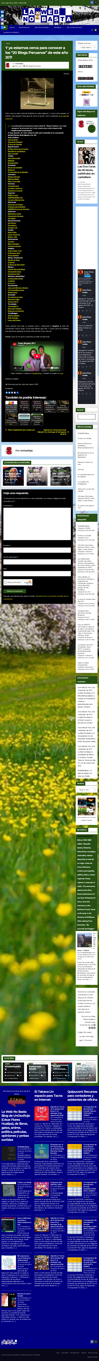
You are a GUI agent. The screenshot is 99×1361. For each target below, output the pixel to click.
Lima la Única (13, 140)
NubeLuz (11, 170)
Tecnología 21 (13, 306)
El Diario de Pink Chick (16, 265)
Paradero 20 (12, 228)
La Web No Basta (13, 1112)
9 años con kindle (84, 536)
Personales (24, 27)
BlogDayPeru (37, 373)
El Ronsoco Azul (14, 253)
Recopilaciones (42, 27)
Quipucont (75, 1092)
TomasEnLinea (13, 186)
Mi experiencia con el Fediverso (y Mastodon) (86, 455)
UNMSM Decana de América (18, 209)
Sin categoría (62, 471)
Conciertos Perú (14, 274)
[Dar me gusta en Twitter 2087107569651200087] (87, 311)
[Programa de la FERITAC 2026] (41, 1189)
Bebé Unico (12, 232)
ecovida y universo (15, 188)
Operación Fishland (15, 142)
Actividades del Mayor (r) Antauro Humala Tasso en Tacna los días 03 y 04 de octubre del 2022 (86, 760)
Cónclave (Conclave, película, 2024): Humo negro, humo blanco (86, 498)
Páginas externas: (84, 43)
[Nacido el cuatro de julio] (8, 1300)
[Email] (2, 23)
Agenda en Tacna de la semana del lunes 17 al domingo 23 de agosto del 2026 (57, 1111)
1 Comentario (81, 182)
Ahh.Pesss (12, 223)
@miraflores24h (14, 158)
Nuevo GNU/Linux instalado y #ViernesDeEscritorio (86, 446)
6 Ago (84, 347)
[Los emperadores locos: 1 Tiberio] (84, 940)
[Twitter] (2, 16)
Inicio (12, 27)
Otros (8, 43)
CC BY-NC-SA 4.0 (86, 1025)
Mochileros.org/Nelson (16, 151)
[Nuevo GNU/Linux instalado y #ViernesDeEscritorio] (8, 1225)
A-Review (88, 655)
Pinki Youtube (13, 318)
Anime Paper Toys (15, 251)
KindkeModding (83, 526)
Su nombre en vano (15, 297)
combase (11, 281)
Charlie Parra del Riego (16, 269)
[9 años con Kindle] (8, 1189)
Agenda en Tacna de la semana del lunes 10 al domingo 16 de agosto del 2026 (57, 1222)
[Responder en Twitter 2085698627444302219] (79, 335)
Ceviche (11, 242)
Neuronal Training (14, 309)
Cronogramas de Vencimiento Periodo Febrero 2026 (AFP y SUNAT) (90, 1111)
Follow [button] (91, 128)
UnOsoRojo (19, 63)
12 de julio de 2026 (86, 1072)
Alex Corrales (13, 154)
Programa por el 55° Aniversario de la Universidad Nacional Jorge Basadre (57, 1149)
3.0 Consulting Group (16, 290)
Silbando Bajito (13, 179)
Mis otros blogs (74, 27)
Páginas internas (11, 32)
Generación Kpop (14, 272)
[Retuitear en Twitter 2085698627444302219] (83, 335)
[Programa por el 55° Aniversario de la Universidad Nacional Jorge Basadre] (41, 1151)
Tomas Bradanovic (85, 836)
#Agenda (85, 355)
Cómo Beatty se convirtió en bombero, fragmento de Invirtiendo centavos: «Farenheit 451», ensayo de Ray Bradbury (86, 583)
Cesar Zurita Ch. (14, 235)
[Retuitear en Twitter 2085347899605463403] (83, 367)
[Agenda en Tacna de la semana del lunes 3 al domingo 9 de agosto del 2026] (41, 1262)
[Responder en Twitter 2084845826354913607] (79, 394)
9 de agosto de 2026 (14, 1072)
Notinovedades (13, 316)
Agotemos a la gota (15, 191)
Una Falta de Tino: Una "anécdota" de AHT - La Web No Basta (86, 690)
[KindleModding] (8, 1153)
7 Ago (84, 322)
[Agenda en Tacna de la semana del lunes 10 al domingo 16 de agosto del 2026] (41, 1224)
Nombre (7, 545)
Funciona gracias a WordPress (10, 1355)
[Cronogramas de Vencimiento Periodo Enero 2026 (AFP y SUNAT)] (74, 1151)
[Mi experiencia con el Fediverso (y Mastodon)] (8, 1262)
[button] (92, 30)
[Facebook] (2, 12)
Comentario (8, 506)
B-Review (88, 637)
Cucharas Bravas (14, 246)
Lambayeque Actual (15, 279)
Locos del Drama (14, 320)
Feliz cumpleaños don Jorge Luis (21, 430)
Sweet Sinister (13, 255)
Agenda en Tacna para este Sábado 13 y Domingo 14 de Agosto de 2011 (51, 432)
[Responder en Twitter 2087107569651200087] (79, 311)
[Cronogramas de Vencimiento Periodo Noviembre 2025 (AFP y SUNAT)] (74, 1227)
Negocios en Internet (16, 311)
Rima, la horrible (14, 181)
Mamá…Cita (12, 237)
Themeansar (36, 1355)
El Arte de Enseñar (15, 144)
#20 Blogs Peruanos (33, 66)
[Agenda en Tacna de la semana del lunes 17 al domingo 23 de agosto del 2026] (41, 1113)
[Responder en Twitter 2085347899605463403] (79, 367)
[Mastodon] (2, 20)
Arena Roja (88, 667)
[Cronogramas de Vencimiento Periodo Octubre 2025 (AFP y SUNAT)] (74, 1264)
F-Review (88, 551)
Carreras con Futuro (15, 205)
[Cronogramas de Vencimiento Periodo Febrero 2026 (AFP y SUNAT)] (74, 1113)
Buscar (80, 410)
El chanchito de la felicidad (18, 172)
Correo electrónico (11, 557)
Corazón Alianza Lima (16, 200)
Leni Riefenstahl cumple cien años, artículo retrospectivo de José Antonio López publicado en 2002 (86, 563)
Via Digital (11, 218)
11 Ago (84, 295)
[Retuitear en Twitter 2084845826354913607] (83, 394)
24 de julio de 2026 (62, 1072)
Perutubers (12, 225)
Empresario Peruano (15, 216)
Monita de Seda (13, 260)
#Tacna (81, 357)
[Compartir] (2, 27)
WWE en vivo (13, 195)
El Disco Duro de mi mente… (18, 149)
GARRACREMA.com (15, 198)
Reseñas (58, 27)
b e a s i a (11, 283)
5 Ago (84, 378)
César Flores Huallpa (86, 291)
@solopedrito (13, 163)
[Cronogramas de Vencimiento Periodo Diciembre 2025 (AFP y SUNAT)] (74, 1189)
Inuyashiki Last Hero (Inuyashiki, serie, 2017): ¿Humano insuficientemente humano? (85, 649)
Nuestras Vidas (13, 299)
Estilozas (11, 262)
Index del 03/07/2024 (35, 474)
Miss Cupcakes (13, 244)
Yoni (86, 538)
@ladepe (11, 161)
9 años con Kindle (84, 438)
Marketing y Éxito (14, 214)
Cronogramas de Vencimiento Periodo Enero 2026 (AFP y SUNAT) (90, 1149)
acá (61, 373)
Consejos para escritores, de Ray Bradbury (13, 476)
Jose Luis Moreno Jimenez (18, 288)
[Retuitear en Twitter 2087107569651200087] (83, 311)
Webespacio (12, 292)
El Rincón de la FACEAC (16, 207)
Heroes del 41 (13, 302)
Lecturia (81, 469)
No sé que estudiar (15, 167)
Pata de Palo (89, 569)
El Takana (41, 1092)
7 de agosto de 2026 (38, 1072)
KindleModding (83, 433)
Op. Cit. (87, 592)
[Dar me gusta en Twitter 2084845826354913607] (87, 394)
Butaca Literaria (14, 177)
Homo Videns (89, 603)
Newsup (27, 1355)
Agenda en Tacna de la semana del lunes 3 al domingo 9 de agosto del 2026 (57, 1260)
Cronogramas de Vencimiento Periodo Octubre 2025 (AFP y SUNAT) (90, 1262)
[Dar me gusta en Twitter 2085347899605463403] (87, 367)
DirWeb (87, 528)
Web (5, 569)
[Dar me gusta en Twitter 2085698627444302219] (87, 335)
